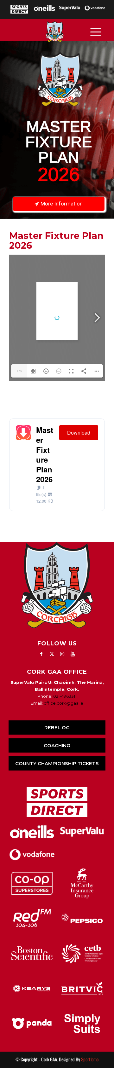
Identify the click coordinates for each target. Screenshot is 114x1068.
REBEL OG (57, 727)
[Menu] (95, 31)
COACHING (57, 745)
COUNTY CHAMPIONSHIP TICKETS (57, 763)
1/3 (19, 370)
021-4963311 (64, 696)
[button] (57, 130)
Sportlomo (89, 1059)
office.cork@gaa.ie (63, 703)
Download (78, 432)
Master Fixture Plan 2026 (44, 454)
